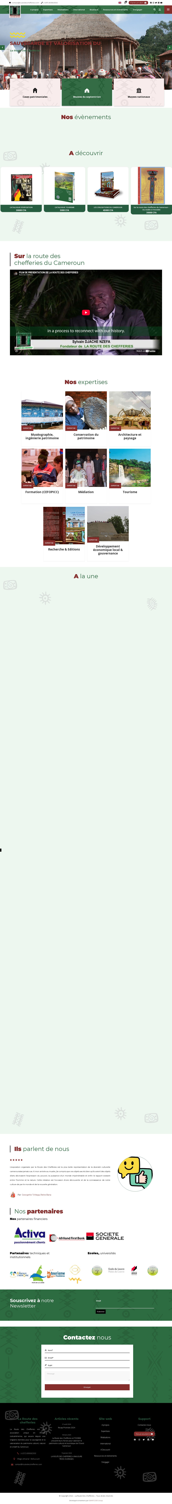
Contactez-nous (144, 1425)
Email (98, 1301)
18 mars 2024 (66, 1435)
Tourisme (130, 492)
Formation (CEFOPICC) (42, 492)
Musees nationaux (139, 96)
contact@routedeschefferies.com (25, 3)
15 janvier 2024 (66, 1453)
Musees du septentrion (87, 96)
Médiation (86, 492)
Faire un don (137, 3)
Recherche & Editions (64, 549)
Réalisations (105, 1437)
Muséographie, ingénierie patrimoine (42, 436)
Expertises (105, 1431)
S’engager (105, 1462)
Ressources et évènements (105, 1456)
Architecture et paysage (129, 436)
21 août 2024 (66, 1424)
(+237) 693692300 (50, 3)
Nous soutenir (143, 1434)
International (105, 1443)
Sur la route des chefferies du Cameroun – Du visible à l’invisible (151, 208)
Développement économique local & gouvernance (108, 549)
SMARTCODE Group (96, 1500)
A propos (105, 1425)
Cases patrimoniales (35, 96)
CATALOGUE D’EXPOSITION (21, 207)
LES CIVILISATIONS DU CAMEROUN (108, 207)
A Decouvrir (105, 1449)
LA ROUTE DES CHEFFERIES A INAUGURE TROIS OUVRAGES (66, 1457)
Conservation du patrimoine (86, 436)
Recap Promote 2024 (66, 1427)
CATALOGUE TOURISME (64, 207)
